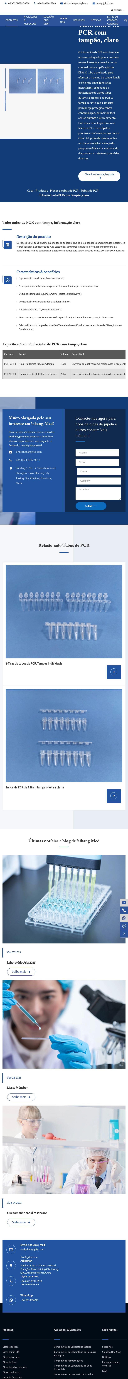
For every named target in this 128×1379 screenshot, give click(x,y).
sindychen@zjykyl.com (76, 3)
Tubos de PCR (89, 190)
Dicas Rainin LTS (10, 1352)
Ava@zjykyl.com (104, 3)
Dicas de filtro (9, 1362)
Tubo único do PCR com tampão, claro (64, 195)
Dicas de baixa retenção (14, 1367)
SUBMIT (89, 506)
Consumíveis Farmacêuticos (68, 1361)
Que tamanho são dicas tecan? (27, 1213)
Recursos (79, 20)
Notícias (96, 20)
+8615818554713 (29, 1300)
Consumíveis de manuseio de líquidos (73, 1374)
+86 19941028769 (46, 3)
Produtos (12, 20)
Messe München (17, 1087)
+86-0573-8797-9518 (19, 3)
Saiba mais (19, 971)
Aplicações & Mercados (30, 20)
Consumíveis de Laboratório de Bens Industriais (73, 1368)
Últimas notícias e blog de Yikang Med (64, 841)
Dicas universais (10, 1357)
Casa (30, 190)
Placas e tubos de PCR (64, 190)
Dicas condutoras (11, 1372)
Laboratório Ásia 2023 (21, 962)
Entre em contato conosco (112, 20)
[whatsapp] (124, 918)
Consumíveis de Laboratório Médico (72, 1347)
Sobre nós (63, 20)
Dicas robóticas (10, 1347)
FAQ (104, 1371)
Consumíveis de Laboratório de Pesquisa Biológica (75, 1354)
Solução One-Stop (49, 20)
